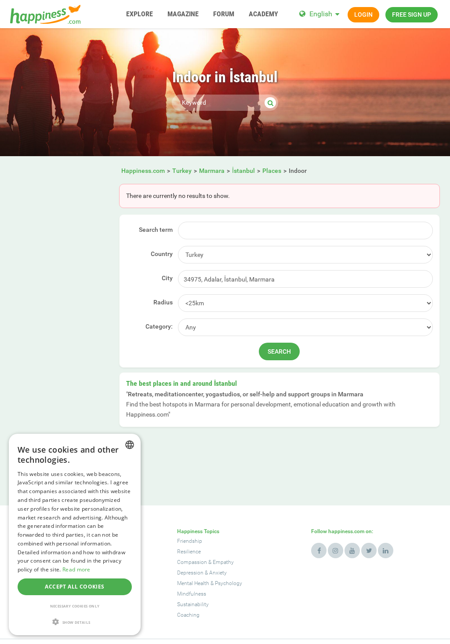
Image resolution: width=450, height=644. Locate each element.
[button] (75, 621)
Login (363, 14)
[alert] (75, 534)
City (167, 278)
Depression (190, 573)
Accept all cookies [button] (74, 586)
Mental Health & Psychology (209, 583)
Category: (159, 326)
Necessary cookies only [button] (75, 606)
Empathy (223, 562)
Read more (76, 569)
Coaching (188, 615)
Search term (156, 229)
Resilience (189, 552)
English (320, 14)
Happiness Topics (198, 531)
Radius (163, 302)
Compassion (192, 562)
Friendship (189, 541)
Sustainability (193, 604)
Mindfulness (191, 594)
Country (162, 253)
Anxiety (218, 573)
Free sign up (411, 14)
